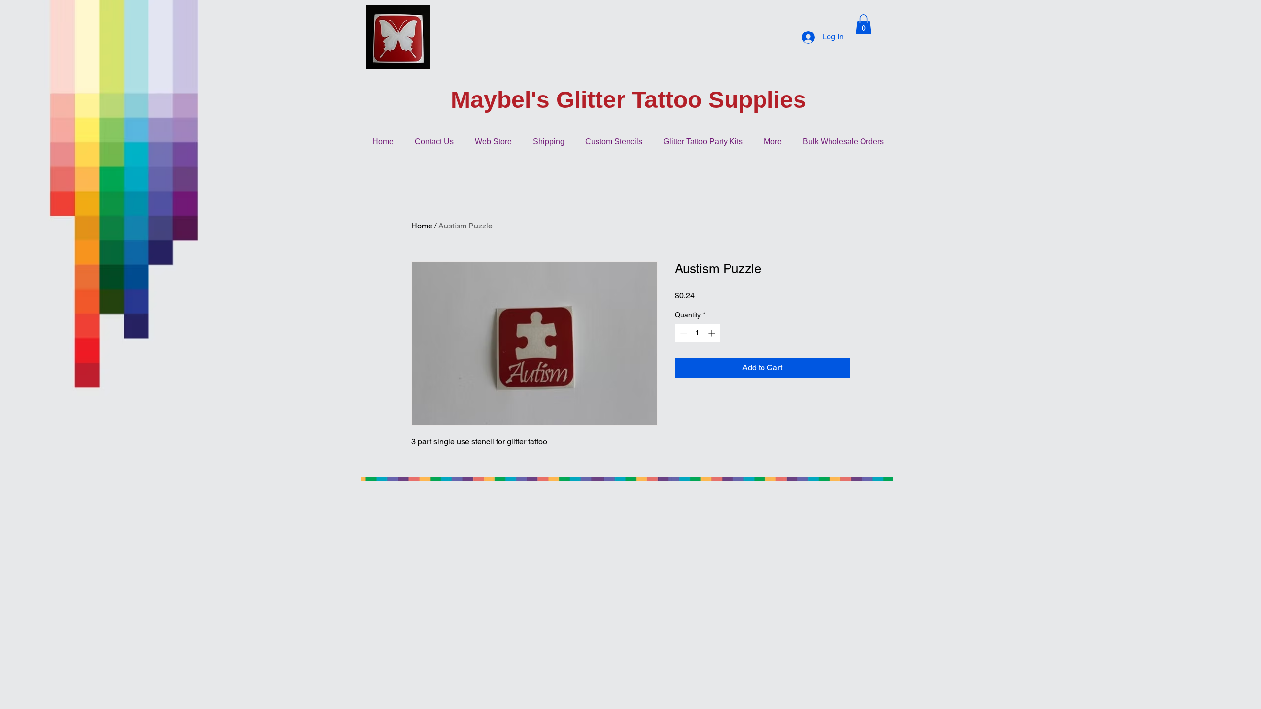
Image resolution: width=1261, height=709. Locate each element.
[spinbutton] (697, 333)
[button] (863, 24)
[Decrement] (682, 333)
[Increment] (712, 333)
